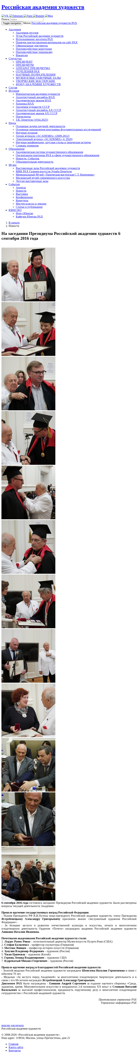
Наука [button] (12, 123)
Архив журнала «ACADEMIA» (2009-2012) (42, 135)
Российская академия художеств (42, 7)
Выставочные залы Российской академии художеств (48, 168)
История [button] (14, 90)
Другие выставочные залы (32, 181)
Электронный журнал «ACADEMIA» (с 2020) (44, 139)
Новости (21, 190)
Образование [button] (17, 148)
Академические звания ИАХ (33, 100)
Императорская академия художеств (38, 94)
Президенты (23, 116)
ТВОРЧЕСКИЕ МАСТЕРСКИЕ (35, 81)
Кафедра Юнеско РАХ (29, 216)
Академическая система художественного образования (49, 152)
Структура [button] (15, 58)
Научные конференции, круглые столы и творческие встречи (53, 142)
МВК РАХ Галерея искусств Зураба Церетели (44, 171)
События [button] (14, 184)
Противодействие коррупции (34, 48)
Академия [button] (15, 29)
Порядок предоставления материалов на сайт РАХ (47, 42)
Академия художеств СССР (33, 106)
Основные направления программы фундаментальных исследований (58, 129)
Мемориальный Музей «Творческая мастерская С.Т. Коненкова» (55, 174)
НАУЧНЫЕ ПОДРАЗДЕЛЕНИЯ (36, 74)
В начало (14, 222)
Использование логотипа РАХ (34, 39)
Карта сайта (16, 1047)
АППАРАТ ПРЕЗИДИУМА (33, 68)
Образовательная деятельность (34, 161)
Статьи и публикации (29, 206)
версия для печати (12, 1025)
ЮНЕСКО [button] (15, 210)
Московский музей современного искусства (43, 177)
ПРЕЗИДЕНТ (24, 61)
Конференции (24, 197)
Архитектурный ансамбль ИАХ (35, 97)
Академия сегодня (27, 32)
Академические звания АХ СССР (36, 113)
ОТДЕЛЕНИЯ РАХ (28, 71)
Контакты (15, 1050)
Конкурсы (22, 200)
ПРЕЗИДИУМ (25, 64)
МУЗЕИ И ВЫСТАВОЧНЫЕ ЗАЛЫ (38, 77)
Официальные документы (32, 45)
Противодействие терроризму (34, 52)
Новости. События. (28, 158)
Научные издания (26, 132)
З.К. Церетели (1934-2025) (32, 119)
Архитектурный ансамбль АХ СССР (38, 110)
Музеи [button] (13, 164)
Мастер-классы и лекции (31, 203)
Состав (13, 87)
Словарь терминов (27, 145)
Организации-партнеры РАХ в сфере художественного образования (57, 155)
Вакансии (22, 55)
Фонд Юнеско (24, 213)
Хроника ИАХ (25, 103)
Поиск (5, 19)
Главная (13, 1044)
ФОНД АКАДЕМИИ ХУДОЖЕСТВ (38, 84)
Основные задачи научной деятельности (40, 126)
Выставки (22, 193)
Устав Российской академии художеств (39, 35)
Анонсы (21, 187)
